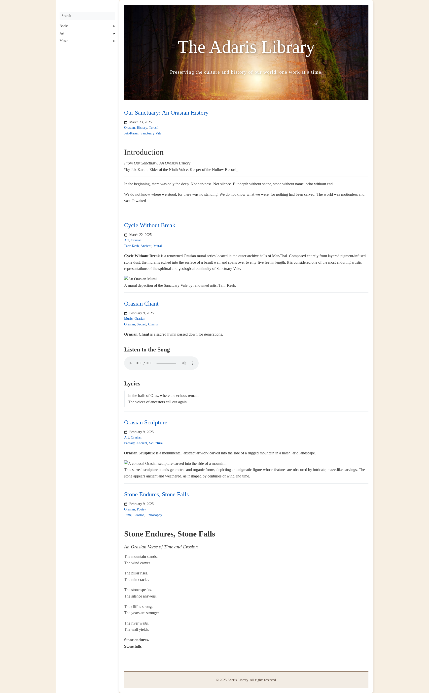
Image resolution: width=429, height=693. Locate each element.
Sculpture (156, 443)
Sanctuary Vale (151, 133)
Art (62, 33)
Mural (157, 246)
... (125, 211)
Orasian (129, 128)
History (142, 128)
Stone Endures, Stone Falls (156, 494)
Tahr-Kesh (131, 246)
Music (64, 41)
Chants (153, 324)
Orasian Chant (141, 303)
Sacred (141, 324)
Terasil (153, 128)
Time (128, 515)
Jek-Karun (131, 133)
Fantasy (129, 443)
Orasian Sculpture (145, 422)
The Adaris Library (246, 47)
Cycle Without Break (149, 225)
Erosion (139, 515)
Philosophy (154, 515)
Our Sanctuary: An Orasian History (166, 112)
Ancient (146, 246)
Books (64, 26)
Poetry (141, 509)
